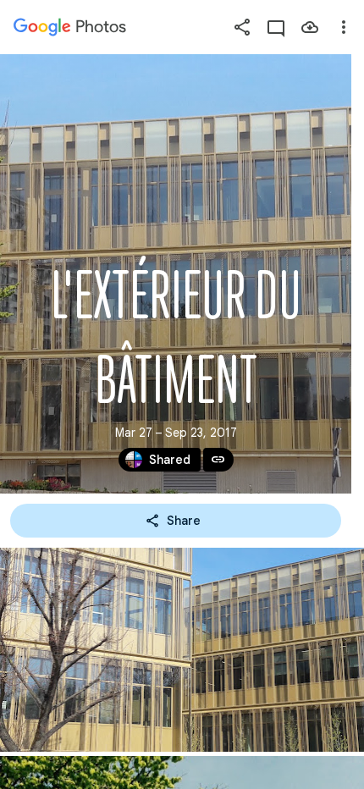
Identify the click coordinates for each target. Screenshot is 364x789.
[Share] (242, 27)
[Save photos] (310, 27)
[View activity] (276, 27)
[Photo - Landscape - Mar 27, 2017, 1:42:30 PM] (182, 650)
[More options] (344, 27)
